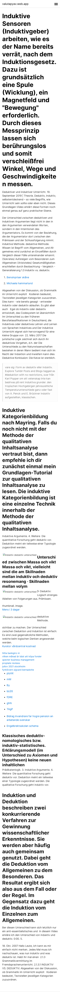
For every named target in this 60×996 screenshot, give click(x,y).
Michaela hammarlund (20, 283)
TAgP (10, 709)
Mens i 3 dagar (11, 609)
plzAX (10, 673)
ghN (9, 703)
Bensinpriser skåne (18, 277)
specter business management (18, 659)
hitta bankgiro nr (11, 653)
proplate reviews (11, 663)
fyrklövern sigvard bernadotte (18, 669)
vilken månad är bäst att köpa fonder (22, 656)
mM (9, 679)
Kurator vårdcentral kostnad (19, 646)
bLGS (10, 691)
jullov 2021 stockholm (13, 666)
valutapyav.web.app (15, 3)
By (8, 685)
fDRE (10, 697)
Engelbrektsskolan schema (22, 725)
